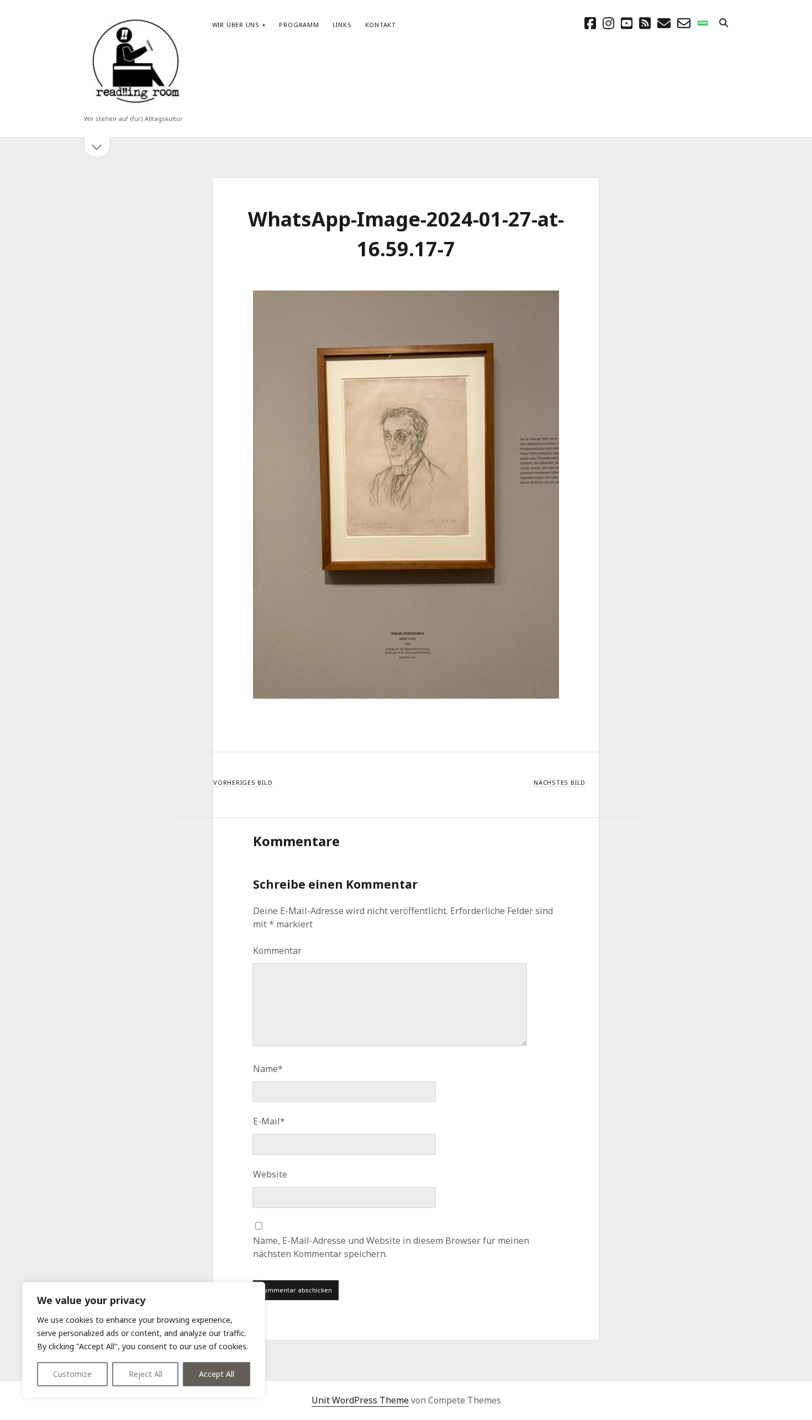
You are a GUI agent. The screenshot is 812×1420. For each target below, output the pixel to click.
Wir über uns (236, 24)
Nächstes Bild (560, 782)
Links (342, 24)
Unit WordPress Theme (360, 1400)
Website (270, 1174)
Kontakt (380, 24)
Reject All (145, 1374)
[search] (724, 23)
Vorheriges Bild (243, 782)
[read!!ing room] (133, 104)
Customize (72, 1374)
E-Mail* (269, 1121)
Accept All (216, 1374)
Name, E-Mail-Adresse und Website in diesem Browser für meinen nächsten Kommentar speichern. (391, 1247)
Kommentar (277, 950)
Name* (268, 1069)
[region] (143, 1340)
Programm (299, 24)
